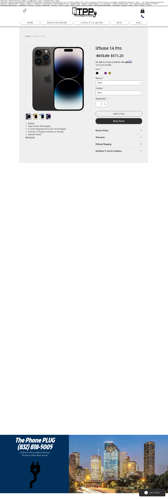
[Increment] (105, 104)
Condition (100, 88)
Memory (100, 78)
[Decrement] (98, 104)
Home (28, 36)
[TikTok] (24, 10)
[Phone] (142, 16)
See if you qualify (103, 65)
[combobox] (119, 83)
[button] (142, 10)
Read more (30, 137)
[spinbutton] (101, 104)
